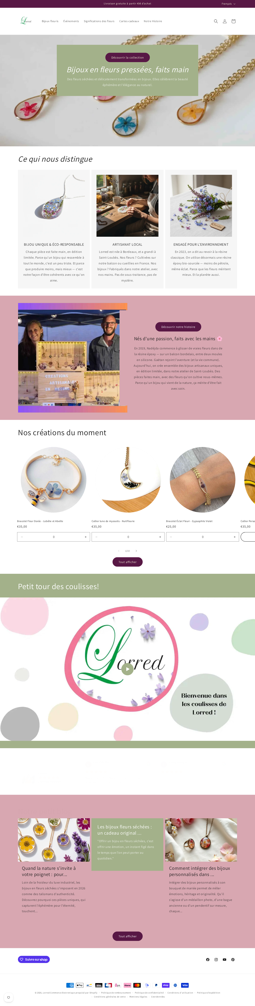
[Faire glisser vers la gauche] (118, 551)
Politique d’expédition (208, 992)
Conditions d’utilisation (180, 992)
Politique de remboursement (116, 992)
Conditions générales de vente (110, 996)
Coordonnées (158, 996)
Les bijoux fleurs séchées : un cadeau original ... (124, 830)
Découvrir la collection (127, 57)
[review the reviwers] (149, 765)
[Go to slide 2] (157, 794)
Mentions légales (138, 996)
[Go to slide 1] (154, 794)
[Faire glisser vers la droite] (136, 551)
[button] (216, 21)
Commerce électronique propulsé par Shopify (73, 992)
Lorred (46, 992)
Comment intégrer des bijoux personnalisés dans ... (199, 871)
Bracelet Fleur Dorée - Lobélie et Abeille (40, 521)
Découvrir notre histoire (178, 326)
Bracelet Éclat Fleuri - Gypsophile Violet (189, 521)
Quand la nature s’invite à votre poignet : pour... (49, 871)
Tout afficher (128, 562)
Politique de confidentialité (149, 992)
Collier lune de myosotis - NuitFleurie (113, 521)
